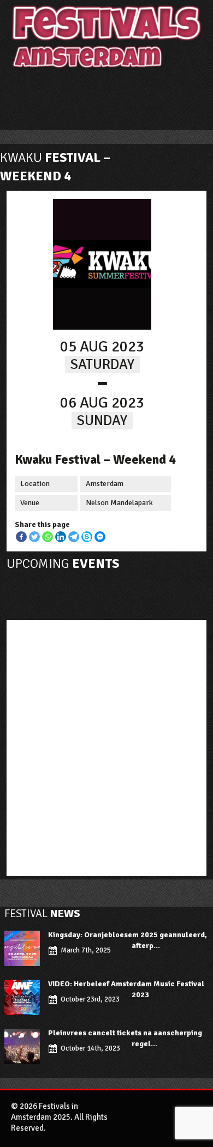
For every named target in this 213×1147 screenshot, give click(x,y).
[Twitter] (34, 536)
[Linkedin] (60, 536)
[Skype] (86, 536)
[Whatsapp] (47, 536)
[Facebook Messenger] (99, 536)
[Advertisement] (106, 745)
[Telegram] (73, 536)
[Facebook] (21, 536)
